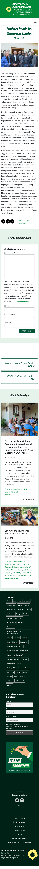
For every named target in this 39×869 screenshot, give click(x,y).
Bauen (20, 605)
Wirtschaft (10, 681)
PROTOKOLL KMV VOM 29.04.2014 (19, 377)
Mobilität (25, 659)
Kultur (9, 655)
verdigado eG (14, 858)
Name (7, 306)
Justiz (21, 646)
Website (7, 322)
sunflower (17, 855)
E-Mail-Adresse (11, 314)
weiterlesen (28, 499)
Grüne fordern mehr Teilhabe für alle (19, 364)
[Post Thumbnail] (19, 419)
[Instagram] (22, 800)
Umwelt (25, 672)
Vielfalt (9, 677)
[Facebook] (17, 800)
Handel (9, 638)
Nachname (9, 709)
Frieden (20, 622)
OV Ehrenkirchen (16, 570)
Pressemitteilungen (11, 578)
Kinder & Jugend (12, 651)
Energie (28, 609)
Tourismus (10, 672)
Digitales (20, 609)
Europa (18, 614)
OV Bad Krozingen (20, 564)
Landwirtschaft (18, 655)
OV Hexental (16, 573)
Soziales (20, 668)
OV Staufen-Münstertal (26, 221)
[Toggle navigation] (35, 22)
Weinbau (23, 224)
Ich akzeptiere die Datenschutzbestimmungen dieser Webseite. (17, 726)
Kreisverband (9, 564)
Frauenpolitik (11, 622)
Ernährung (10, 614)
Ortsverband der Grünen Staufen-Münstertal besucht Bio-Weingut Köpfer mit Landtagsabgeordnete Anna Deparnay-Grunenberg (19, 447)
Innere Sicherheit (12, 642)
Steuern (27, 668)
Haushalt (17, 638)
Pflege (19, 664)
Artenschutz (17, 601)
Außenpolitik (11, 605)
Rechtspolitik (11, 668)
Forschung (18, 618)
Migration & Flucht (13, 659)
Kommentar (9, 253)
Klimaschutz (24, 651)
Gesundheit (10, 627)
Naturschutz (11, 664)
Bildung (26, 605)
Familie (25, 614)
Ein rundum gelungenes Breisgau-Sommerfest (17, 532)
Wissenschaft (20, 681)
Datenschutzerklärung (20, 301)
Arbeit (9, 601)
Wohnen (9, 685)
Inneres (24, 638)
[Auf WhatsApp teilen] (12, 221)
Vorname (9, 701)
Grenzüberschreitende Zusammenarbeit (14, 632)
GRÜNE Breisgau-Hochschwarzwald (21, 5)
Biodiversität (11, 609)
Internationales (12, 646)
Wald (15, 677)
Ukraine (18, 672)
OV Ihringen (25, 573)
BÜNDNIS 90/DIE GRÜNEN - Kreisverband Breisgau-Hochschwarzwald (23, 12)
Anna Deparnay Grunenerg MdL (15, 489)
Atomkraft (26, 601)
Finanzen (10, 618)
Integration (24, 642)
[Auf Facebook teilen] (3, 221)
